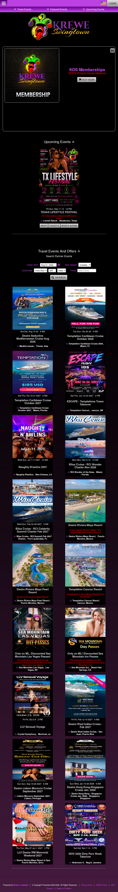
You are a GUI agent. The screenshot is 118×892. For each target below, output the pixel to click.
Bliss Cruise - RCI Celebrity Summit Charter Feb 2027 (33, 530)
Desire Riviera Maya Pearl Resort (33, 590)
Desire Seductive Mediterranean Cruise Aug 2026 (32, 338)
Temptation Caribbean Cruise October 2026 (85, 337)
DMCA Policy (101, 885)
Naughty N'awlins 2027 (33, 467)
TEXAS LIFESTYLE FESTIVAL (59, 212)
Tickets (54, 225)
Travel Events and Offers (57, 251)
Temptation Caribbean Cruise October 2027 (33, 401)
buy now (88, 79)
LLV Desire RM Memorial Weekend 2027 (32, 853)
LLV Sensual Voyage (32, 727)
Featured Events (58, 9)
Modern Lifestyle (20, 885)
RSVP (44, 225)
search (60, 277)
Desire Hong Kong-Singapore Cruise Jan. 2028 (85, 788)
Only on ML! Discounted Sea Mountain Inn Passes (85, 654)
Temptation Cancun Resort (85, 589)
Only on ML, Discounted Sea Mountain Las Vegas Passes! (33, 654)
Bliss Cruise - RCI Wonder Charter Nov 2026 (85, 465)
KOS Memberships (87, 69)
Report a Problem (64, 888)
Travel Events (24, 9)
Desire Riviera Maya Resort (85, 525)
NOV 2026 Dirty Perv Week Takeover (85, 855)
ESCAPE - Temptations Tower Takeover (85, 402)
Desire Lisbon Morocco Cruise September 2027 (33, 789)
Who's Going (69, 225)
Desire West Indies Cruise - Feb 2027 (85, 725)
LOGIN (112, 3)
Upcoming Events (95, 9)
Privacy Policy (86, 885)
